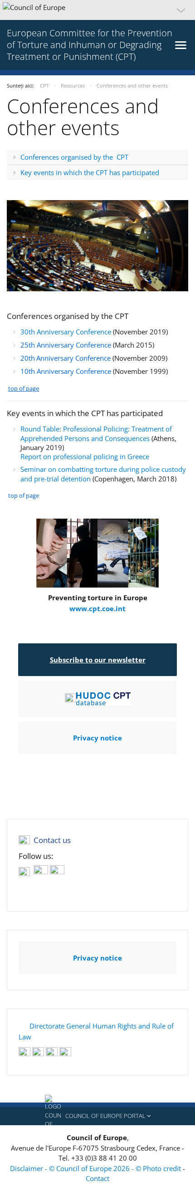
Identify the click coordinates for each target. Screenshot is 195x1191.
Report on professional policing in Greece (84, 456)
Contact (97, 1178)
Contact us (52, 840)
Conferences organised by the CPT (74, 157)
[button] (97, 10)
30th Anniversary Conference (65, 331)
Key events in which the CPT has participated (89, 172)
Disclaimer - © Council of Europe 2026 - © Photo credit (96, 1168)
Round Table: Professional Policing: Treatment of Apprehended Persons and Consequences (96, 433)
